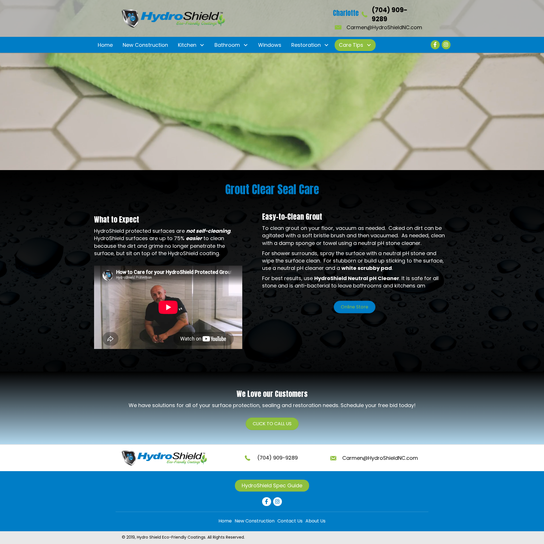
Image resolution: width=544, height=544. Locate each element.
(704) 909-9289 (277, 457)
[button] (202, 45)
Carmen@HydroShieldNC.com (384, 27)
